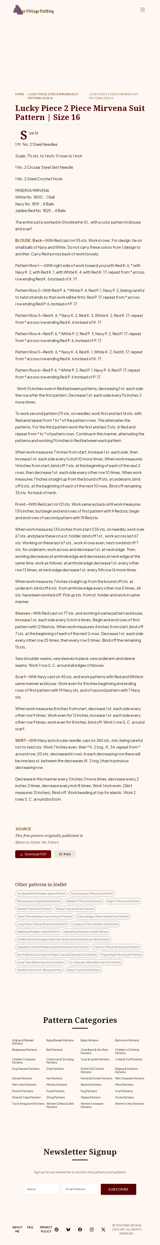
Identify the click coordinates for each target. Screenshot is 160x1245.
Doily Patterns (55, 1068)
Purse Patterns (55, 1091)
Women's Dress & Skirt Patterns (60, 1105)
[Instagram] (91, 1229)
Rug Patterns (89, 1091)
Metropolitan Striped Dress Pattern (39, 901)
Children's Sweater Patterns (24, 1061)
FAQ (30, 1227)
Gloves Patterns (22, 1078)
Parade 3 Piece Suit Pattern (34, 908)
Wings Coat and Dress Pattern (75, 908)
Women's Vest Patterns (129, 1103)
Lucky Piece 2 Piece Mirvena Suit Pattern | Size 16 (53, 96)
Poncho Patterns (22, 1091)
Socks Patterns (124, 1097)
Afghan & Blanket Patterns (23, 1042)
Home (19, 94)
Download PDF (35, 854)
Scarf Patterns (124, 1091)
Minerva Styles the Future (37, 842)
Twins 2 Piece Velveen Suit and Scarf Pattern (44, 916)
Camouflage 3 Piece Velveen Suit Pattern (103, 916)
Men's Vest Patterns (24, 1084)
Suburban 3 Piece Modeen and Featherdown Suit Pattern (52, 947)
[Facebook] (80, 1229)
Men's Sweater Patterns (129, 1078)
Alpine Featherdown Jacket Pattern (86, 931)
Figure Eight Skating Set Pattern (122, 954)
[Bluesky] (68, 1229)
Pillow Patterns (124, 1084)
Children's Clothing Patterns (127, 1051)
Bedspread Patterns (24, 1049)
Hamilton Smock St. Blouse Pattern (39, 970)
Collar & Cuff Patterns (128, 1059)
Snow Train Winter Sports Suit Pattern (41, 962)
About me (17, 1229)
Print (67, 854)
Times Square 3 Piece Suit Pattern (92, 893)
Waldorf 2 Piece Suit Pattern (84, 901)
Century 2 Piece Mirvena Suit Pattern (116, 947)
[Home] (34, 8)
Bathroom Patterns (127, 1040)
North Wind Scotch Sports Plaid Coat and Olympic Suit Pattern (57, 954)
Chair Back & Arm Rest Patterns (94, 1051)
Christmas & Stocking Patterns (60, 1061)
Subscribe (118, 1189)
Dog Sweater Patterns (26, 1068)
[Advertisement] (80, 48)
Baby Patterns (89, 1040)
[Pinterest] (56, 1229)
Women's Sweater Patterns (92, 1105)
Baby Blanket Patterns (60, 1040)
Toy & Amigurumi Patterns (28, 1103)
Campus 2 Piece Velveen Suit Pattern (95, 924)
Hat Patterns (54, 1078)
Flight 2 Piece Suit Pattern (123, 901)
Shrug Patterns (55, 1097)
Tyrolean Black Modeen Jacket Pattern (41, 893)
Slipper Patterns (91, 1097)
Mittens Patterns (56, 1084)
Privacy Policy (46, 1229)
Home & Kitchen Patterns (96, 1078)
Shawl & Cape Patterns (26, 1097)
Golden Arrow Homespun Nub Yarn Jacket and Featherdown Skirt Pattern (63, 939)
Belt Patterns (54, 1049)
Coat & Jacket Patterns (95, 1059)
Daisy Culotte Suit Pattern (83, 970)
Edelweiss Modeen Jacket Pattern (38, 931)
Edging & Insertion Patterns (126, 1070)
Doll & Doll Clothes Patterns (92, 1070)
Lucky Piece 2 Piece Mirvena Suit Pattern (42, 924)
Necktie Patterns (91, 1084)
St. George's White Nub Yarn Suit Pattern (95, 962)
